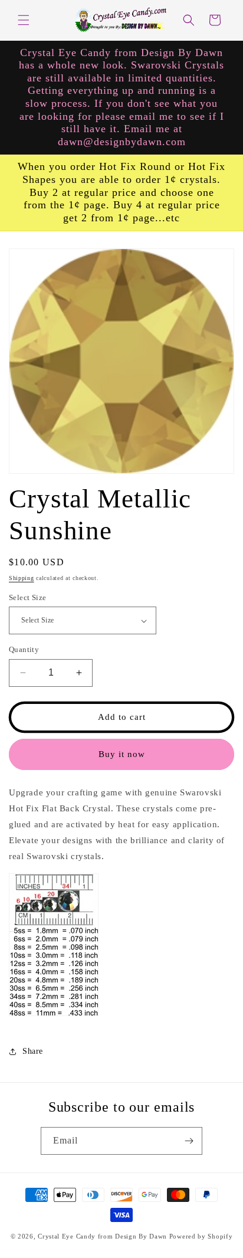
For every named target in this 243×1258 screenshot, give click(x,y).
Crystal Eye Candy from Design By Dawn (102, 1236)
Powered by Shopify (201, 1236)
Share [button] (32, 1051)
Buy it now (121, 754)
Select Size (27, 597)
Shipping (21, 578)
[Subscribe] (189, 1141)
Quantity (24, 649)
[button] (24, 20)
